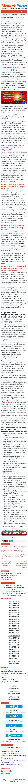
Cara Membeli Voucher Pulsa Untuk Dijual (6, 547)
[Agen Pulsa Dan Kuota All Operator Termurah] (14, 6)
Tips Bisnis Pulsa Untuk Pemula (6, 563)
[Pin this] (7, 541)
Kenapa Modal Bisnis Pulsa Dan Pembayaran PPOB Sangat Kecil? (12, 147)
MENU (24, 12)
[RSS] (14, 1)
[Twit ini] (5, 541)
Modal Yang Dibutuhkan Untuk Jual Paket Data (20, 547)
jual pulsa (10, 557)
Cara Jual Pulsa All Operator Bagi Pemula (19, 551)
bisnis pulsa (12, 555)
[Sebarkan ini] (3, 541)
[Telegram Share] (9, 541)
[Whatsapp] (12, 541)
